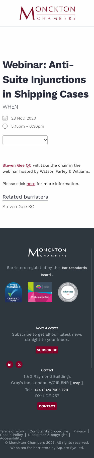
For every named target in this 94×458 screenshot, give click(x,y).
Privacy (79, 431)
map (76, 383)
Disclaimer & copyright (47, 434)
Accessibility (10, 438)
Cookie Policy (11, 434)
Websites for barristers (30, 448)
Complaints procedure (49, 431)
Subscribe (47, 350)
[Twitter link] (19, 364)
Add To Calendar (25, 140)
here (31, 183)
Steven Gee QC (17, 165)
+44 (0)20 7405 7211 (51, 390)
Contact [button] (47, 406)
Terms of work (12, 431)
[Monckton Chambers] (47, 13)
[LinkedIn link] (10, 364)
